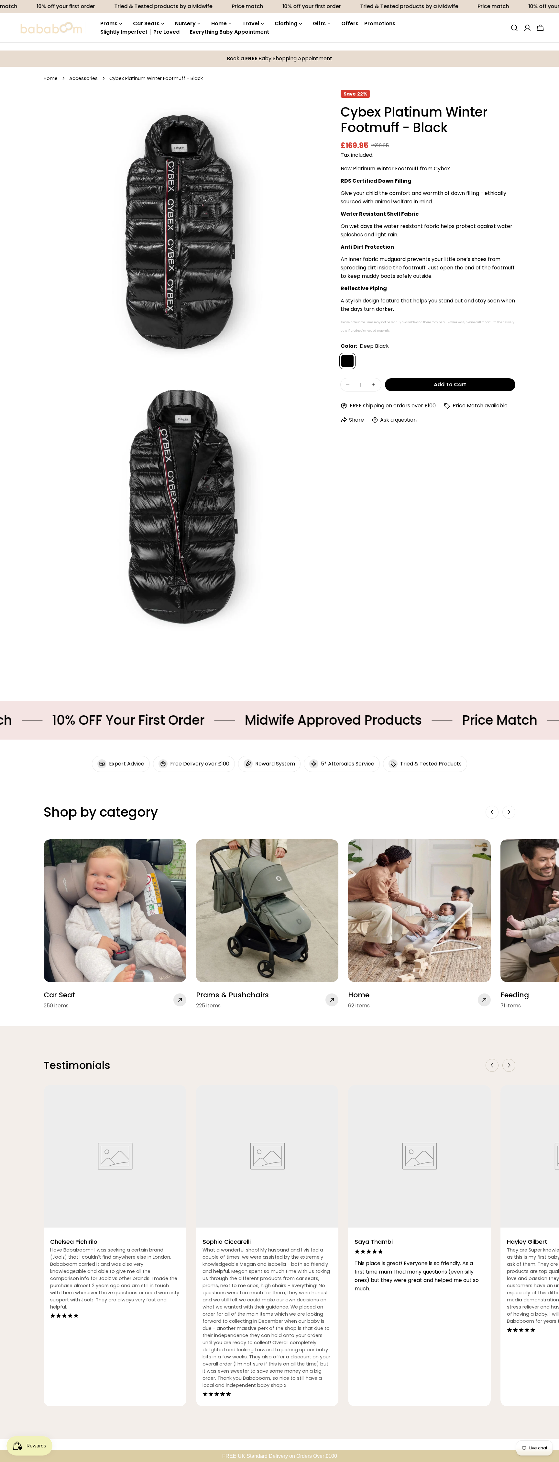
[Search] (514, 27)
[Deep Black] (347, 361)
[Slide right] (508, 812)
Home (51, 78)
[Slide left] (492, 812)
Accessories (83, 78)
